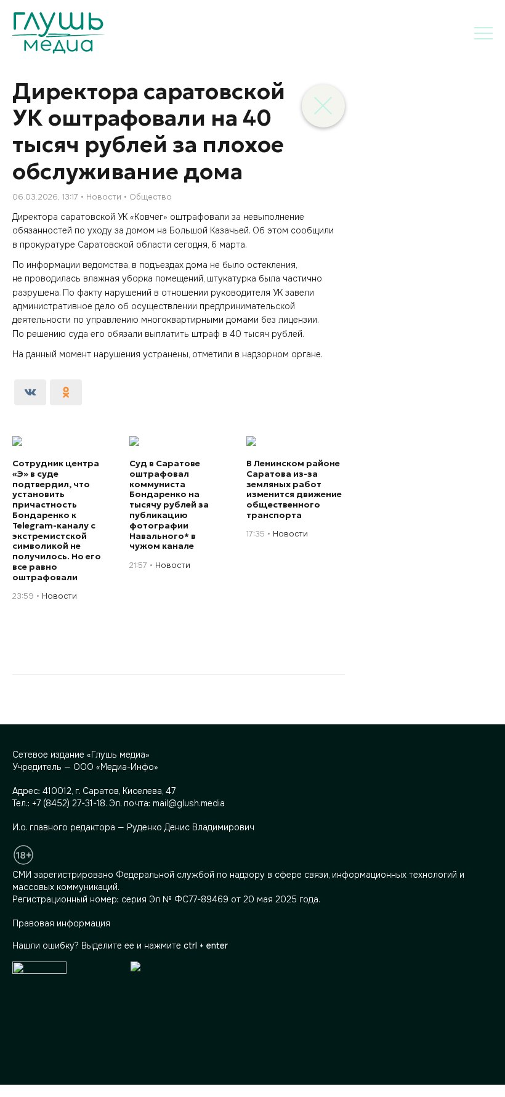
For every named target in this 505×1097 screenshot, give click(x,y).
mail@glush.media (189, 803)
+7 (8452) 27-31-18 (68, 803)
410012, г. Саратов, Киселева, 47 (109, 790)
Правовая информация (61, 923)
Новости (103, 197)
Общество (150, 197)
